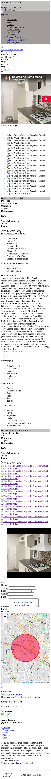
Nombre (4, 585)
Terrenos (6, 727)
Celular (4, 594)
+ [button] (5, 616)
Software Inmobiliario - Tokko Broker (18, 763)
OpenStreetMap (35, 682)
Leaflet (24, 682)
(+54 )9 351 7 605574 (13, 694)
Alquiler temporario (15, 27)
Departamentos (9, 730)
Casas (5, 732)
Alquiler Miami (14, 29)
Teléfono (5, 588)
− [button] (5, 621)
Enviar (4, 609)
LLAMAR (12, 19)
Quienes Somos (14, 37)
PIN (3, 591)
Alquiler (10, 24)
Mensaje (5, 606)
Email (3, 597)
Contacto (11, 34)
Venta (9, 22)
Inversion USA (13, 32)
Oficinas (6, 735)
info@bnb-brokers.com (11, 7)
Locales (5, 738)
